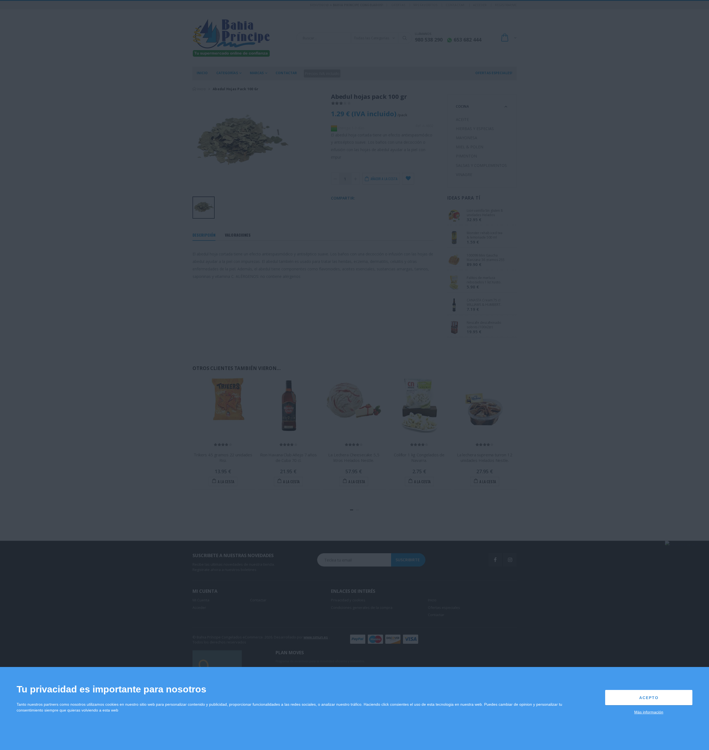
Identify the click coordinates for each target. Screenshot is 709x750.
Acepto (649, 697)
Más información (648, 712)
